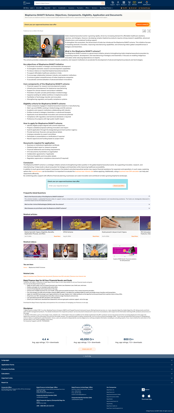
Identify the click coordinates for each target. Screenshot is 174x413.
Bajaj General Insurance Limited (113, 394)
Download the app (145, 8)
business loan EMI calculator (129, 171)
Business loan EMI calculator (61, 276)
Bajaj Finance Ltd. (111, 392)
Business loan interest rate (78, 276)
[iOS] (149, 396)
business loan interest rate (84, 171)
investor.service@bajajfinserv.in (47, 392)
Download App (87, 349)
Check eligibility (142, 24)
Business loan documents (45, 276)
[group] (42, 227)
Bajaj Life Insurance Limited (113, 396)
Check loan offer (119, 186)
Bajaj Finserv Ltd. (110, 389)
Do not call (133, 8)
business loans (37, 171)
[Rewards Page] (140, 3)
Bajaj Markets (110, 399)
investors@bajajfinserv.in (80, 394)
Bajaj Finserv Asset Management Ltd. (115, 408)
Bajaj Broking (109, 403)
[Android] (143, 396)
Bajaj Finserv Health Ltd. (112, 406)
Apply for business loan (30, 276)
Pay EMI (124, 8)
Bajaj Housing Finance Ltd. (112, 401)
